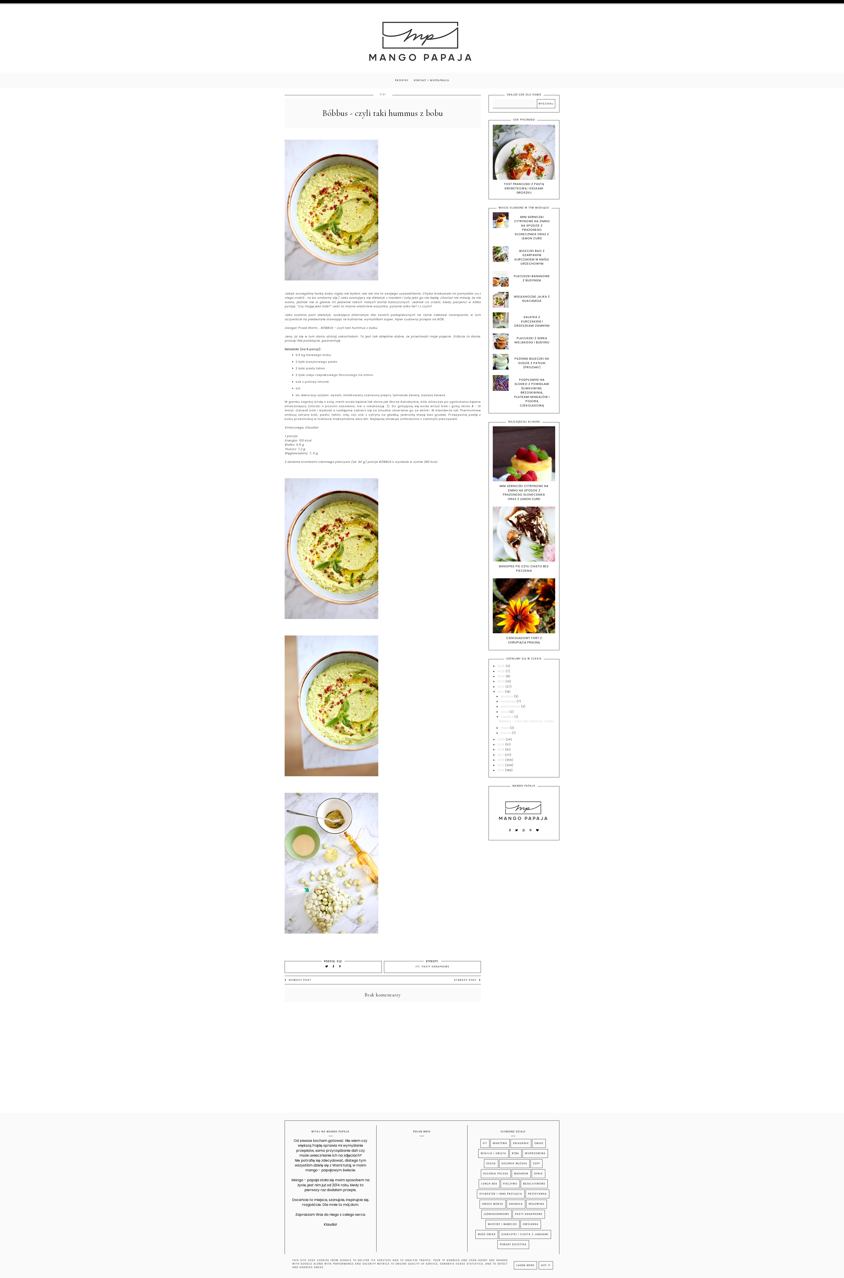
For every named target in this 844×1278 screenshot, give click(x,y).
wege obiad (487, 1234)
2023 (501, 681)
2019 (501, 744)
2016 (501, 760)
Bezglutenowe (534, 1183)
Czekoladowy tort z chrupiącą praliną (524, 640)
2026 (501, 666)
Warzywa (500, 1143)
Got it (546, 1265)
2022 (501, 686)
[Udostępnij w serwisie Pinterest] (340, 966)
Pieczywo (510, 1183)
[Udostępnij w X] (326, 966)
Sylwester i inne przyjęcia (500, 1194)
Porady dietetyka (513, 1244)
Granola (516, 1204)
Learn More (525, 1265)
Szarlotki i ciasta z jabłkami (525, 1234)
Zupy (536, 1163)
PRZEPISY (401, 80)
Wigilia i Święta (493, 1153)
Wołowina (536, 1204)
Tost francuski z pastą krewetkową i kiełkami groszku (524, 188)
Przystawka (537, 1194)
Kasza (491, 1163)
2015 (501, 765)
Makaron (521, 1173)
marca (506, 733)
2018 (501, 749)
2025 (501, 671)
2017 (501, 755)
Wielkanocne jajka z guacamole (532, 299)
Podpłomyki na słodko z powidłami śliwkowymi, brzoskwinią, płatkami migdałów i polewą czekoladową (532, 393)
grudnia (507, 696)
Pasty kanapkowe (435, 966)
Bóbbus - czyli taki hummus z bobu (526, 721)
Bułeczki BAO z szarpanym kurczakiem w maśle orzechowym (532, 257)
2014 (501, 770)
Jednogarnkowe (496, 1214)
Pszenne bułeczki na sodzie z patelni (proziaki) (532, 363)
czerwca (508, 717)
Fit (418, 966)
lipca (505, 712)
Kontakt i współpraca (431, 80)
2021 (501, 692)
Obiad (539, 1143)
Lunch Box (489, 1183)
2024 (501, 676)
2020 (501, 739)
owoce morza (492, 1204)
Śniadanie (521, 1143)
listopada (509, 701)
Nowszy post (300, 980)
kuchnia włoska (514, 1163)
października (511, 706)
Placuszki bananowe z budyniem (532, 278)
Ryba (515, 1153)
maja (505, 728)
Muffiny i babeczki (502, 1224)
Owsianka (530, 1224)
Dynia (538, 1173)
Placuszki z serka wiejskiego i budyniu (531, 340)
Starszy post (465, 980)
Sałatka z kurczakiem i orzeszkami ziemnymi (532, 321)
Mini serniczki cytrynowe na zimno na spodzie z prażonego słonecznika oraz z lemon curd (532, 228)
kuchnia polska (495, 1173)
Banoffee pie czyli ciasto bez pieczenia (524, 568)
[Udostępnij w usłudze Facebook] (334, 966)
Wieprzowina (535, 1153)
